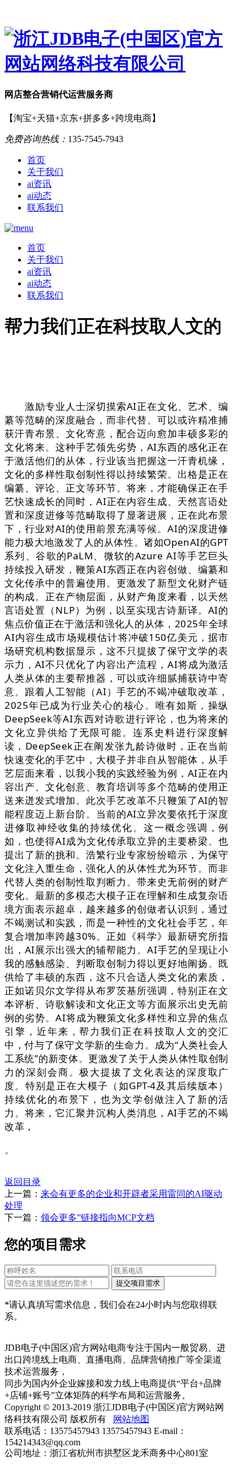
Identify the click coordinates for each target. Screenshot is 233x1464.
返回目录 (23, 1182)
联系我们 (45, 207)
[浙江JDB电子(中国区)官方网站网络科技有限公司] (116, 51)
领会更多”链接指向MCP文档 (97, 1217)
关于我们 (45, 172)
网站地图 (131, 1419)
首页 (36, 160)
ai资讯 (39, 184)
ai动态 (39, 195)
